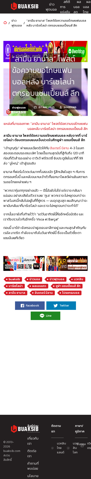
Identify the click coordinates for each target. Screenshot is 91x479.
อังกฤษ (79, 444)
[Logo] (24, 7)
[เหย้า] (5, 23)
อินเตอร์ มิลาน (59, 147)
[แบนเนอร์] (45, 51)
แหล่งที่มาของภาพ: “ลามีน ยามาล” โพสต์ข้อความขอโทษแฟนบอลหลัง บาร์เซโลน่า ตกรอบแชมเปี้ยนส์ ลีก (46, 126)
